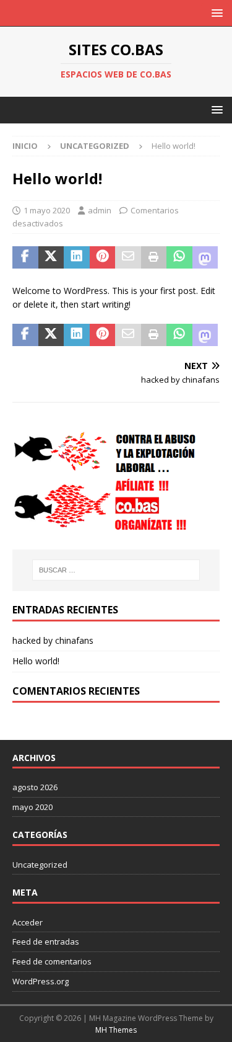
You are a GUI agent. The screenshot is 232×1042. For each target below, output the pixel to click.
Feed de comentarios (52, 961)
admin (99, 210)
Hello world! (35, 661)
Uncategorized (39, 864)
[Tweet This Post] (51, 257)
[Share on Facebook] (25, 257)
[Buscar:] (116, 570)
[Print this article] (154, 257)
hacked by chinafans (52, 640)
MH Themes (116, 1030)
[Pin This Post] (103, 257)
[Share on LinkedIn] (77, 257)
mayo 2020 (32, 807)
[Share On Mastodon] (205, 257)
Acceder (27, 922)
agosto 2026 (35, 787)
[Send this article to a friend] (128, 257)
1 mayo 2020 (47, 210)
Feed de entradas (45, 941)
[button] (215, 12)
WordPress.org (40, 981)
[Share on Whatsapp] (179, 257)
